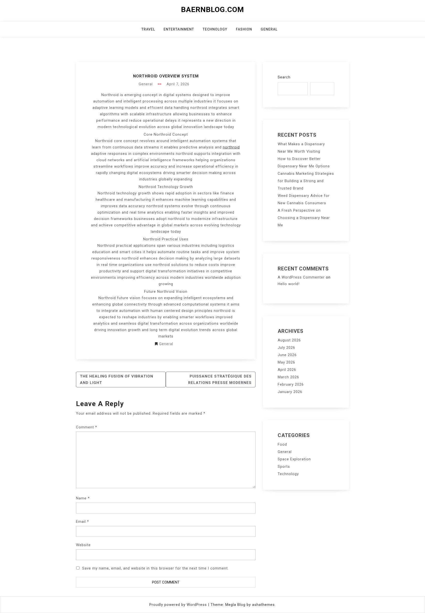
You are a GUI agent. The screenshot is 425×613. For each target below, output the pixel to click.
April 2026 (287, 369)
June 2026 (287, 355)
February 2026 (291, 384)
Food (282, 444)
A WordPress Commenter (301, 277)
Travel (148, 29)
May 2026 (286, 362)
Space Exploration (294, 459)
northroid (231, 147)
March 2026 (288, 377)
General (269, 29)
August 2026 (289, 340)
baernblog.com (212, 9)
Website (83, 545)
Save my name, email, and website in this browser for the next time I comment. (155, 568)
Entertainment (179, 29)
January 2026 (290, 392)
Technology (215, 29)
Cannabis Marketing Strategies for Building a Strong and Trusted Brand (306, 180)
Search (284, 77)
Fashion (244, 29)
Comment (86, 427)
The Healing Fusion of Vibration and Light (116, 379)
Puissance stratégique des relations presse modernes (220, 379)
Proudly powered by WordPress (178, 604)
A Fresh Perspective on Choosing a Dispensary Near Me (304, 217)
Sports (284, 466)
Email (82, 521)
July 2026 (286, 347)
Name (83, 498)
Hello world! (289, 284)
